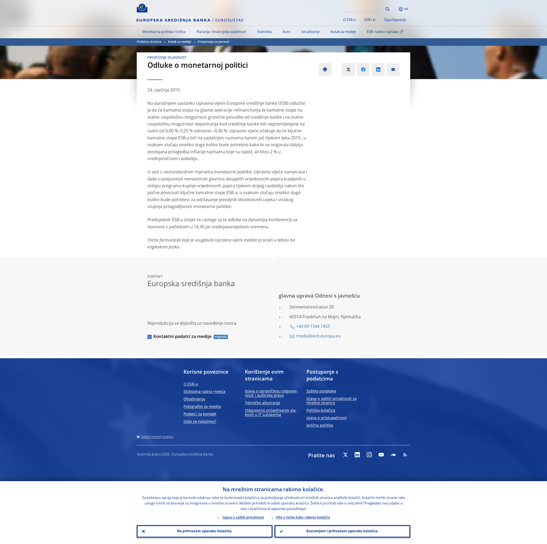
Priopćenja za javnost (213, 41)
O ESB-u (349, 20)
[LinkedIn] (357, 455)
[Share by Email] (393, 69)
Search (387, 9)
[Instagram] (369, 455)
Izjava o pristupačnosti (326, 418)
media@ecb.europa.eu (318, 336)
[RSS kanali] (405, 455)
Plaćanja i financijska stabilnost (221, 32)
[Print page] (325, 69)
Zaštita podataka (321, 391)
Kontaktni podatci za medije (182, 337)
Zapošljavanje (395, 20)
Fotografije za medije (202, 407)
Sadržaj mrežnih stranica (157, 436)
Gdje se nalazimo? (200, 422)
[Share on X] (348, 69)
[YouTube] (381, 455)
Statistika (264, 32)
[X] (345, 455)
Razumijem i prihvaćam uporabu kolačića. (342, 531)
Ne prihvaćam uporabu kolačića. (204, 531)
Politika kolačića (320, 411)
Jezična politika (319, 426)
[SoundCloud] (393, 455)
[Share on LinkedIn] (378, 69)
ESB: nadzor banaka (382, 32)
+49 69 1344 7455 (313, 327)
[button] (395, 9)
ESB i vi (369, 20)
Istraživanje (310, 32)
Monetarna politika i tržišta (163, 32)
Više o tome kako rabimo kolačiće (303, 517)
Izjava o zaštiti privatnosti (243, 517)
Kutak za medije (343, 32)
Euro (287, 32)
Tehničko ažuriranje (262, 403)
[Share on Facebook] (363, 69)
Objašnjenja (194, 399)
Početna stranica (149, 41)
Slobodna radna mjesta (204, 392)
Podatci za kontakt (200, 414)
